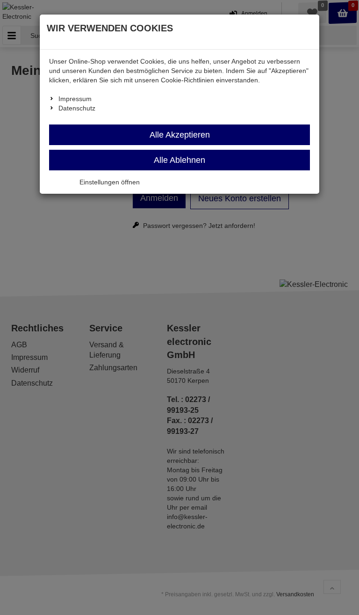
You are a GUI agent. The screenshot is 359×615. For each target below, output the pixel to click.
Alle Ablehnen (179, 160)
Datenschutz (76, 108)
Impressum (75, 98)
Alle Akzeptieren (180, 134)
